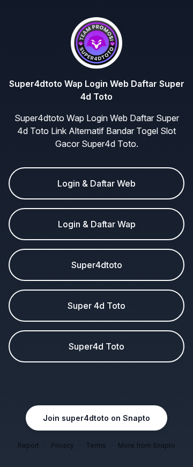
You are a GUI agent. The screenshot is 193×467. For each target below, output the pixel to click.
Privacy (62, 445)
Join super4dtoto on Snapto (96, 417)
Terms (96, 445)
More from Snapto (146, 445)
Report (28, 445)
